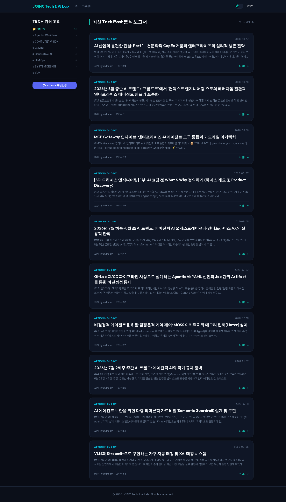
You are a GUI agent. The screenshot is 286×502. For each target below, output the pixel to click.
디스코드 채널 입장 (57, 85)
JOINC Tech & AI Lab (50, 6)
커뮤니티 (86, 6)
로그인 (250, 6)
